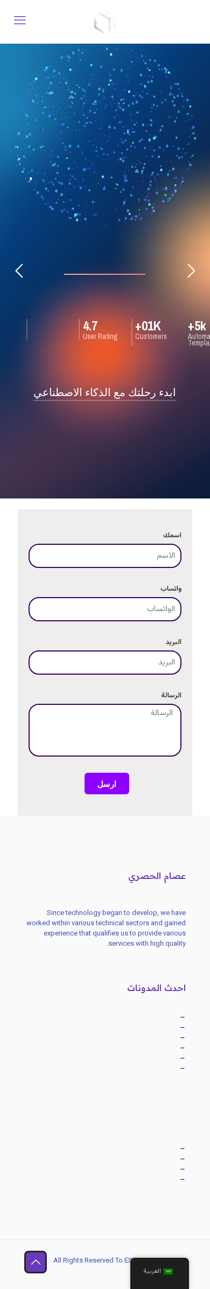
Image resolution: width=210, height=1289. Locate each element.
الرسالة (171, 696)
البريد (173, 642)
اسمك (172, 536)
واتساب (170, 589)
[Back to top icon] (35, 1262)
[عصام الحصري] (105, 21)
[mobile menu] (20, 21)
